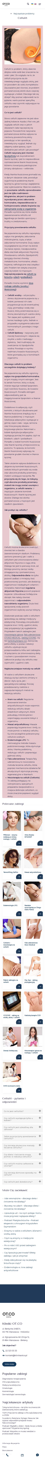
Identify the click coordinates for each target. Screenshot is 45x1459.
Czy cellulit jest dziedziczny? (18, 1182)
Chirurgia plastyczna (10, 1382)
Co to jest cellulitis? (14, 1111)
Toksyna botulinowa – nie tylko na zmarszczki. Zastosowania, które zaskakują (21, 1408)
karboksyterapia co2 (17, 641)
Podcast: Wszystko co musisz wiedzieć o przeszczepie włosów (18, 1432)
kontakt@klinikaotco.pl (16, 1355)
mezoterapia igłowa (13, 634)
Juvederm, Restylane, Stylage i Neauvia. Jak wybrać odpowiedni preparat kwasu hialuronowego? (20, 1420)
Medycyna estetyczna (11, 1385)
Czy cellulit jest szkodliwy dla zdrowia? (18, 1128)
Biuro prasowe (7, 1450)
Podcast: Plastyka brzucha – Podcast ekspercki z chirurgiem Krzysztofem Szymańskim (21, 1223)
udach (16, 277)
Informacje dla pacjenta (10, 1443)
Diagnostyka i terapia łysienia (14, 1379)
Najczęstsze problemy (24, 14)
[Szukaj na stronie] (28, 4)
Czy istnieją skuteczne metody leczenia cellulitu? (19, 1146)
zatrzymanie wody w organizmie (20, 209)
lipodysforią (10, 156)
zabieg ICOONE (28, 638)
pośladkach (26, 277)
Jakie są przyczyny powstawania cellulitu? (20, 1137)
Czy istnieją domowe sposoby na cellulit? (20, 1174)
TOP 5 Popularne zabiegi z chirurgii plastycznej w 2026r (22, 1414)
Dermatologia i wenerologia (13, 1394)
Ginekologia (7, 1388)
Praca (4, 1447)
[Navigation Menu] (40, 4)
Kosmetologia (8, 1391)
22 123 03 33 (11, 1351)
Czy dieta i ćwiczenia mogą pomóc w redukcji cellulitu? (18, 1156)
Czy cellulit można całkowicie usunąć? (18, 1165)
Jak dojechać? (9, 1345)
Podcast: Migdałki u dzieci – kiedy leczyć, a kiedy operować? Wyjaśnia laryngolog (22, 1427)
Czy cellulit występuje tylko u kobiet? (18, 1119)
